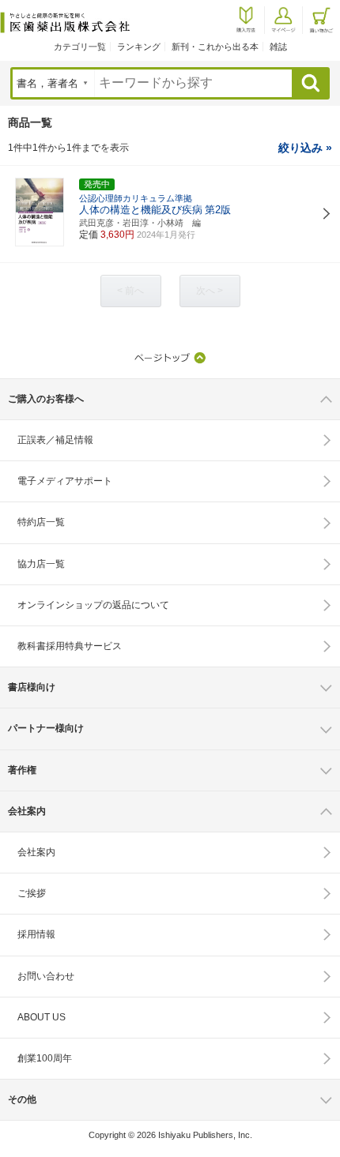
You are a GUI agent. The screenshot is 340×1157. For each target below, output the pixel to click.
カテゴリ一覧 (80, 46)
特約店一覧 (41, 522)
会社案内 (36, 852)
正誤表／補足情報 (55, 439)
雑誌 (278, 46)
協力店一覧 (41, 563)
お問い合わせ (45, 976)
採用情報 (36, 934)
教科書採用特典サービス (69, 646)
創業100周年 (44, 1058)
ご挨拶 (31, 893)
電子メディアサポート (64, 480)
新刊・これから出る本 (215, 46)
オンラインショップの (93, 604)
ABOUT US (41, 1017)
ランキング (139, 46)
